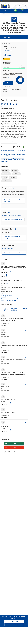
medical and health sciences (8, 150)
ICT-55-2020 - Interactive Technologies (11, 215)
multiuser (4, 177)
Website (4, 297)
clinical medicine (21, 150)
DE (2, 103)
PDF (15, 447)
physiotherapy (7, 151)
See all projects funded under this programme (12, 200)
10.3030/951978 (6, 55)
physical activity (6, 173)
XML (15, 443)
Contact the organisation (8, 295)
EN (5, 103)
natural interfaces (6, 180)
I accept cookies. (14, 621)
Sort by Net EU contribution (14, 309)
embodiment (13, 177)
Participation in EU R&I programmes (10, 299)
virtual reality (4, 161)
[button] (18, 5)
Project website (7, 51)
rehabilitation (16, 173)
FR (10, 103)
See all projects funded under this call (13, 252)
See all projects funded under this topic (13, 219)
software (10, 159)
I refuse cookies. (14, 624)
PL (16, 103)
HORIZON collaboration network (10, 300)
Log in (15, 5)
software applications (19, 159)
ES (7, 103)
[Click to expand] (25, 316)
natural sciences (5, 158)
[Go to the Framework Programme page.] (14, 19)
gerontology (6, 155)
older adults (14, 170)
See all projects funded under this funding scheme (12, 237)
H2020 (4, 14)
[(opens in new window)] (5, 5)
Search (22, 5)
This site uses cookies (7, 616)
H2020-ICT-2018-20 (7, 248)
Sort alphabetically (4, 309)
